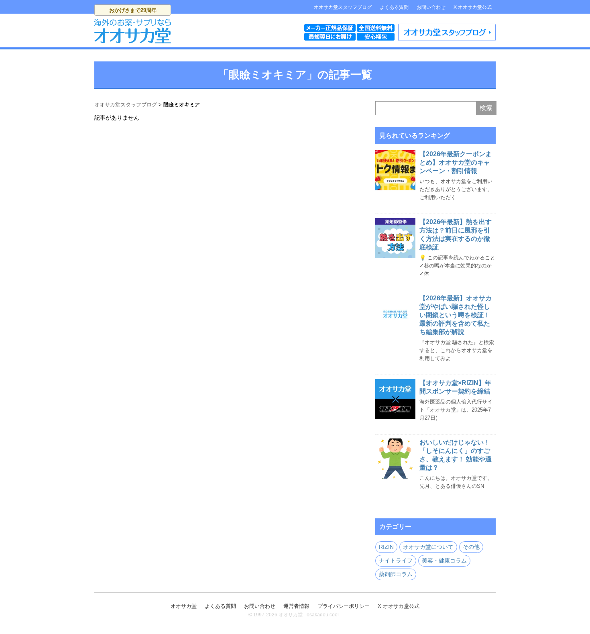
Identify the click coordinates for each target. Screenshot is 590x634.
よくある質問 (394, 7)
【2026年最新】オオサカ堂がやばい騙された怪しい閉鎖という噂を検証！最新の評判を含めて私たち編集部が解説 (455, 315)
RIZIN (386, 547)
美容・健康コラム (444, 560)
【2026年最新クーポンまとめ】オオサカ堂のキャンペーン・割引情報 (455, 162)
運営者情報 (296, 606)
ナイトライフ (396, 560)
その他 (471, 547)
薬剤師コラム (396, 574)
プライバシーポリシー (343, 606)
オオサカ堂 (184, 606)
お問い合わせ (431, 7)
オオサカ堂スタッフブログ (343, 7)
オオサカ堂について (428, 547)
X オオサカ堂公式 (473, 7)
